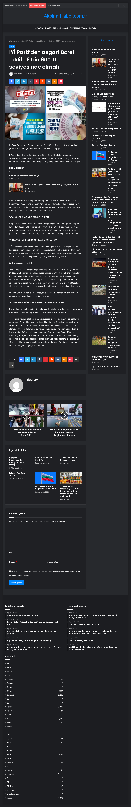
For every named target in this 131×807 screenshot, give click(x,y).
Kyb (8, 735)
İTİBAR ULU (18, 74)
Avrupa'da (11, 671)
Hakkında (10, 711)
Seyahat (10, 762)
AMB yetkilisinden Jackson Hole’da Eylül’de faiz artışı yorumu (72, 5)
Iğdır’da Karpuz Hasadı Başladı (106, 366)
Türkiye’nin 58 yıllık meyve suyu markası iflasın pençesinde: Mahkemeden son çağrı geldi (69, 491)
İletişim (92, 28)
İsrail (9, 723)
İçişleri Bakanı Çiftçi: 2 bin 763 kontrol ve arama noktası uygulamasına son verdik (106, 240)
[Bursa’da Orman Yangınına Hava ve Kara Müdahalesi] (99, 340)
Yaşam (84, 28)
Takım (9, 770)
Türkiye (10, 786)
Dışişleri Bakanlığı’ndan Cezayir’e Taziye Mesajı (17, 461)
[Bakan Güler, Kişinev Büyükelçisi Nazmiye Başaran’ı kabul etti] (16, 187)
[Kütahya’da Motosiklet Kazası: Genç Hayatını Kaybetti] (99, 290)
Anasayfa (39, 28)
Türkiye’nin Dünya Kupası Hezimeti (68, 458)
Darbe (9, 687)
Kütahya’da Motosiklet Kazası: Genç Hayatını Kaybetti (114, 292)
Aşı (8, 663)
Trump (9, 778)
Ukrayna (10, 790)
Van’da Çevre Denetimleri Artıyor (24, 175)
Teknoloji (75, 28)
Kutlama (10, 731)
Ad (11, 552)
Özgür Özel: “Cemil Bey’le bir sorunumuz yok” (105, 358)
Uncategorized (13, 794)
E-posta (13, 562)
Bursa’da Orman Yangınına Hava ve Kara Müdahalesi (114, 342)
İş (7, 719)
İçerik (9, 715)
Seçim (9, 758)
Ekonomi (57, 28)
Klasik (9, 727)
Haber (48, 28)
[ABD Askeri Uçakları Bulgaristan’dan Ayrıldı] (45, 478)
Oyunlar (10, 739)
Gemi (9, 699)
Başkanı (10, 683)
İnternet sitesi (52, 562)
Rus (8, 746)
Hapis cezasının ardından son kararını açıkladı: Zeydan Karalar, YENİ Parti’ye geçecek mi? (114, 317)
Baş (8, 675)
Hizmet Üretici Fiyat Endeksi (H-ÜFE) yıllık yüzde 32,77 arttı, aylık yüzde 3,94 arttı (114, 111)
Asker (9, 667)
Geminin (10, 703)
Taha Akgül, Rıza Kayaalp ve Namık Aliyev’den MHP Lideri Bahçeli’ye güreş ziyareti (105, 200)
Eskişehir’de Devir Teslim (17, 474)
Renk (9, 742)
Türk (8, 782)
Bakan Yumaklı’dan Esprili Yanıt (43, 458)
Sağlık (65, 28)
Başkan (10, 679)
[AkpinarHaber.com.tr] (65, 16)
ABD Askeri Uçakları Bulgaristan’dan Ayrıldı (45, 487)
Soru (9, 766)
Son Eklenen (107, 40)
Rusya (9, 750)
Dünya (9, 691)
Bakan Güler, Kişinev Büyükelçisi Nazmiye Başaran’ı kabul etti (114, 66)
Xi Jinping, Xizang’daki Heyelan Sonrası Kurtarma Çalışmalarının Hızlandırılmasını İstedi (115, 268)
